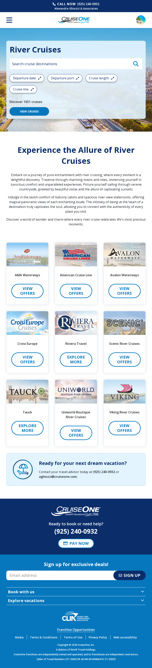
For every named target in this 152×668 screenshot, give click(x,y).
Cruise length (99, 78)
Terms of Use (73, 637)
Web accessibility (125, 637)
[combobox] (76, 63)
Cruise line (21, 89)
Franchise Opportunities (76, 629)
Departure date (25, 78)
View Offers (27, 291)
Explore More (76, 359)
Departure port (63, 78)
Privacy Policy (98, 637)
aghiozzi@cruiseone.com (58, 476)
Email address (16, 571)
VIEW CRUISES (29, 111)
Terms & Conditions (43, 637)
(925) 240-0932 (88, 4)
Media (19, 637)
